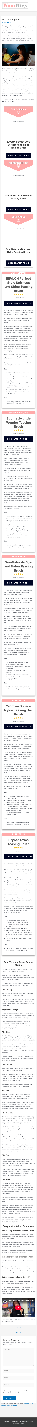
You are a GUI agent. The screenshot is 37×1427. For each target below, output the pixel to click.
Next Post (18, 1332)
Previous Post (19, 1328)
